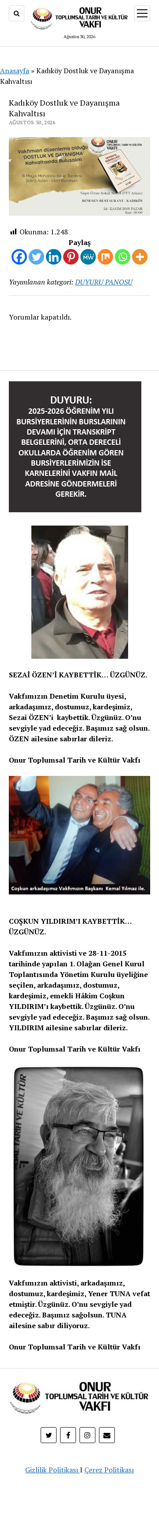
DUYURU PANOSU (103, 282)
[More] (140, 257)
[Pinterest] (71, 257)
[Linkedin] (53, 257)
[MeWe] (88, 257)
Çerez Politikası (109, 1470)
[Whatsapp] (122, 257)
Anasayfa (14, 70)
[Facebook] (19, 257)
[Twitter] (36, 257)
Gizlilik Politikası (52, 1470)
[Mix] (105, 257)
